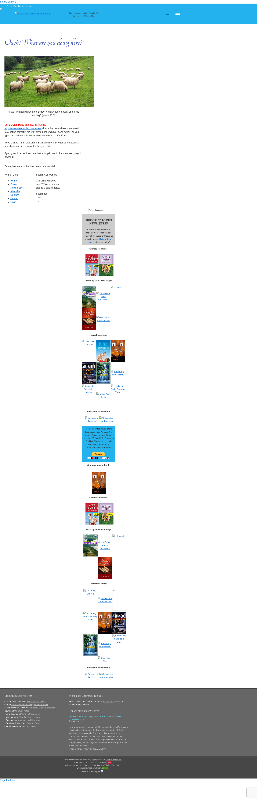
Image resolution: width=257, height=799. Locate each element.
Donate (14, 198)
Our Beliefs (31, 726)
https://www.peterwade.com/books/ (22, 128)
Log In (105, 768)
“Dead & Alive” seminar (29, 717)
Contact (14, 195)
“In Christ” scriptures (30, 714)
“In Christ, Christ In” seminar (41, 707)
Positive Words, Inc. (114, 760)
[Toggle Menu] (177, 13)
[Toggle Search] (167, 13)
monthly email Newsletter (29, 720)
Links (13, 202)
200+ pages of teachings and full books (29, 704)
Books (13, 184)
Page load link (7, 780)
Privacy (18, 723)
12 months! (108, 701)
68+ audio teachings (36, 701)
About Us (15, 191)
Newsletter (16, 188)
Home (13, 180)
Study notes (23, 711)
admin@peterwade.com (92, 768)
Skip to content (8, 1)
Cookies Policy (33, 723)
